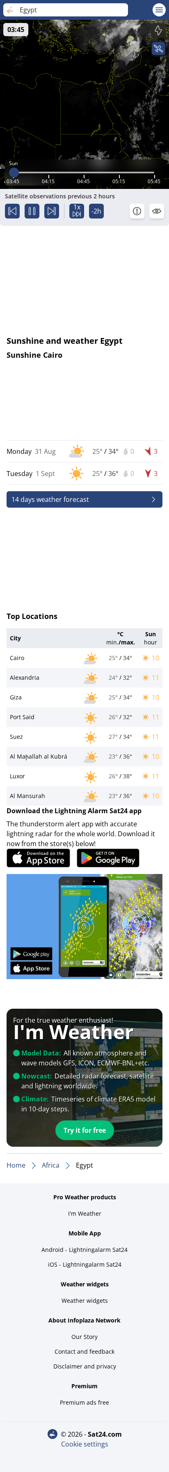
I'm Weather (84, 1213)
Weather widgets (85, 1300)
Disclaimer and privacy (84, 1366)
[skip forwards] (51, 211)
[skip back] (12, 211)
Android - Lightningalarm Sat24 (84, 1250)
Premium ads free (84, 1402)
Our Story (84, 1337)
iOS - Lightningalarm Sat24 (84, 1264)
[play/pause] (32, 211)
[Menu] (159, 9)
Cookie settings (84, 1444)
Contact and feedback (84, 1351)
